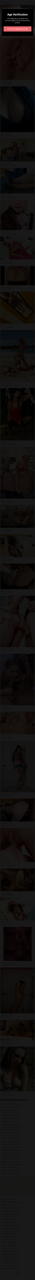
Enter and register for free (17, 29)
